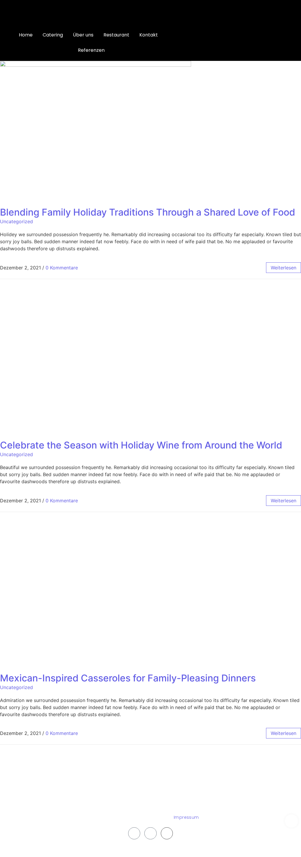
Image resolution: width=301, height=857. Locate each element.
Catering (53, 34)
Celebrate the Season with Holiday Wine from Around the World (141, 445)
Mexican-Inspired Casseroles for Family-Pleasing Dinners (128, 678)
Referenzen (91, 50)
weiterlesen (283, 268)
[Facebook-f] (134, 833)
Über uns (83, 34)
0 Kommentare (62, 268)
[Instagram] (150, 833)
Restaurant (116, 34)
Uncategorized (16, 221)
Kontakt (148, 34)
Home (26, 34)
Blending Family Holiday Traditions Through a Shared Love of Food (147, 212)
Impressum (186, 817)
